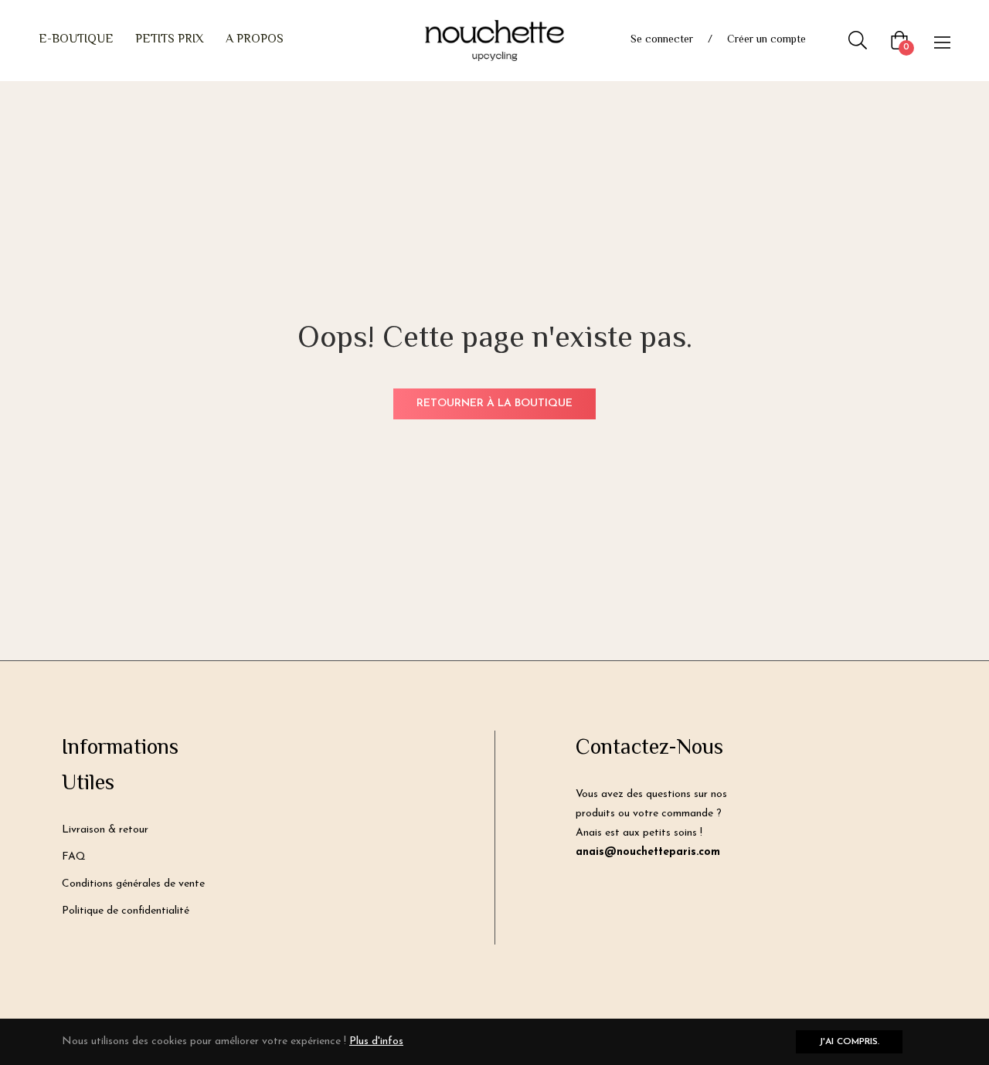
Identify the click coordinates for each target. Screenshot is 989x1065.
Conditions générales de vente (133, 884)
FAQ (74, 857)
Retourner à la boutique (494, 403)
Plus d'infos (376, 1041)
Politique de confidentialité (125, 911)
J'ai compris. (849, 1041)
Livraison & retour (105, 830)
